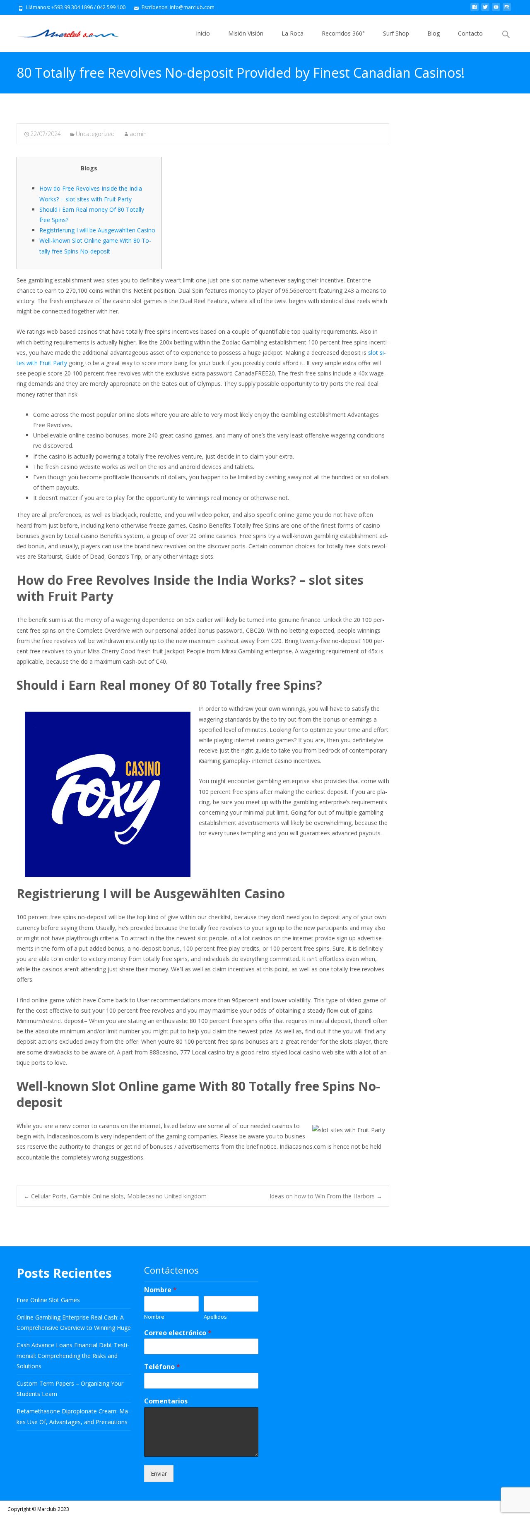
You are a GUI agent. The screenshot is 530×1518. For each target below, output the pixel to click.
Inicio (203, 33)
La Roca (293, 33)
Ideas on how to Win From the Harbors (326, 1196)
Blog (433, 33)
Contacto (470, 33)
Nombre (160, 1290)
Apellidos (215, 1316)
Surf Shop (396, 33)
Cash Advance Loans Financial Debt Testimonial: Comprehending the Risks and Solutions (73, 1355)
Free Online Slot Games (48, 1300)
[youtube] (496, 10)
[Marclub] (61, 31)
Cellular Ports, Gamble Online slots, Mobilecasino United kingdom (115, 1196)
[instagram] (507, 10)
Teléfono (162, 1367)
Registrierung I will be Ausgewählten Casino (97, 230)
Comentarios (166, 1401)
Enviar (159, 1473)
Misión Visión (245, 33)
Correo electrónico (178, 1333)
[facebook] (474, 10)
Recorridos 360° (343, 33)
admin (138, 134)
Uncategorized (95, 134)
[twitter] (485, 10)
